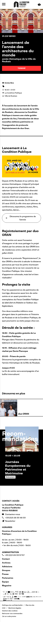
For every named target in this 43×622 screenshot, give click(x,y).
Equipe (5, 582)
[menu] (3, 4)
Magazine (6, 585)
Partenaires (7, 578)
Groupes (6, 570)
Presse (5, 574)
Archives (6, 563)
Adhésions (7, 566)
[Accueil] (21, 4)
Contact (6, 559)
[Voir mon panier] (39, 4)
